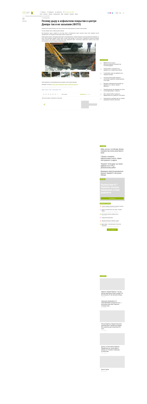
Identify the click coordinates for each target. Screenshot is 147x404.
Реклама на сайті (69, 12)
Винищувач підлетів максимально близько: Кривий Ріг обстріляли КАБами (112, 173)
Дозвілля (59, 12)
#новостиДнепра (55, 89)
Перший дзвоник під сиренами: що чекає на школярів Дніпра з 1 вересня (114, 90)
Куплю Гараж (105, 369)
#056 (60, 89)
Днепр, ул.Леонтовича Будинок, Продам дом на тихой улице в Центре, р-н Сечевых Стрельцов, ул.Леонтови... (110, 349)
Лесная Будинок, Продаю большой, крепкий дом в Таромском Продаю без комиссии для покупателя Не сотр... (111, 326)
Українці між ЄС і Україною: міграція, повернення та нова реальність (110, 188)
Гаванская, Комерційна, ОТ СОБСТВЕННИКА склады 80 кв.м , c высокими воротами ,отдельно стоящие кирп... (111, 303)
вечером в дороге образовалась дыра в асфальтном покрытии (64, 84)
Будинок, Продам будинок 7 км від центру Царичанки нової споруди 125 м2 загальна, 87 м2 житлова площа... (112, 293)
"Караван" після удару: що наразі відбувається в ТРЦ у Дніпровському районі (112, 165)
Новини (43, 12)
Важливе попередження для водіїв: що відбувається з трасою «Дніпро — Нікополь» (113, 85)
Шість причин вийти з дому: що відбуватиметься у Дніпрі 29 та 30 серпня (114, 94)
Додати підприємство (112, 229)
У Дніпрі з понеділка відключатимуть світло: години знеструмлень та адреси (111, 158)
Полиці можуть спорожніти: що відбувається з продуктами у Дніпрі (113, 69)
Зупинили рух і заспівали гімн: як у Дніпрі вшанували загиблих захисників (114, 99)
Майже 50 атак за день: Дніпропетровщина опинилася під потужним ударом (112, 64)
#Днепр (43, 89)
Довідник (51, 12)
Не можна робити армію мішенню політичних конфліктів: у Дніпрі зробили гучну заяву (114, 79)
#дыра (50, 89)
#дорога (46, 89)
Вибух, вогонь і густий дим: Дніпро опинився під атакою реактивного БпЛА (112, 151)
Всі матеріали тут (112, 198)
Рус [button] (117, 12)
